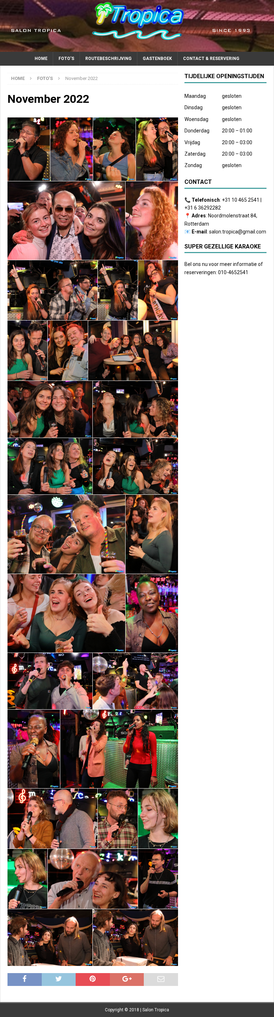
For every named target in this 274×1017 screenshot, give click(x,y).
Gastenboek (157, 58)
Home (41, 58)
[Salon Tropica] (137, 48)
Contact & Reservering (211, 58)
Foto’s (66, 58)
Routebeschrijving (108, 58)
